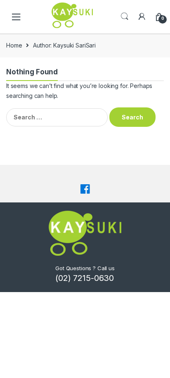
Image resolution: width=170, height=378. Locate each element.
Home (14, 45)
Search (124, 16)
